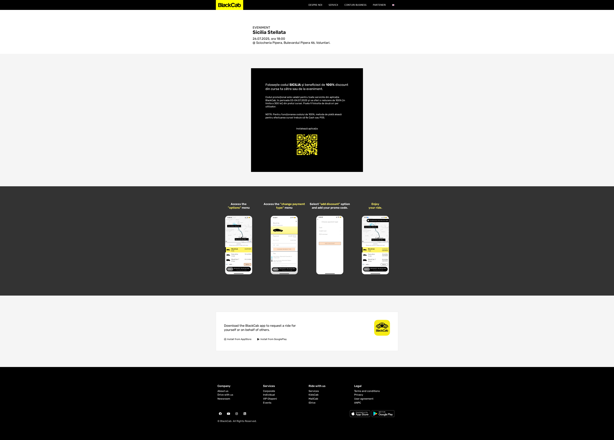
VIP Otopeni (270, 398)
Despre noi (315, 4)
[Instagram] (237, 414)
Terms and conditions (367, 391)
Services (314, 391)
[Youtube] (228, 414)
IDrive (312, 402)
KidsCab (314, 394)
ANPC (357, 402)
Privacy (358, 394)
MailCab (313, 398)
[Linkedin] (245, 414)
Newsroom (223, 398)
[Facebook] (220, 414)
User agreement (363, 398)
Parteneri (379, 4)
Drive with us (225, 394)
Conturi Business (355, 4)
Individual (269, 394)
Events (267, 402)
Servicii (333, 4)
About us (222, 391)
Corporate (269, 391)
